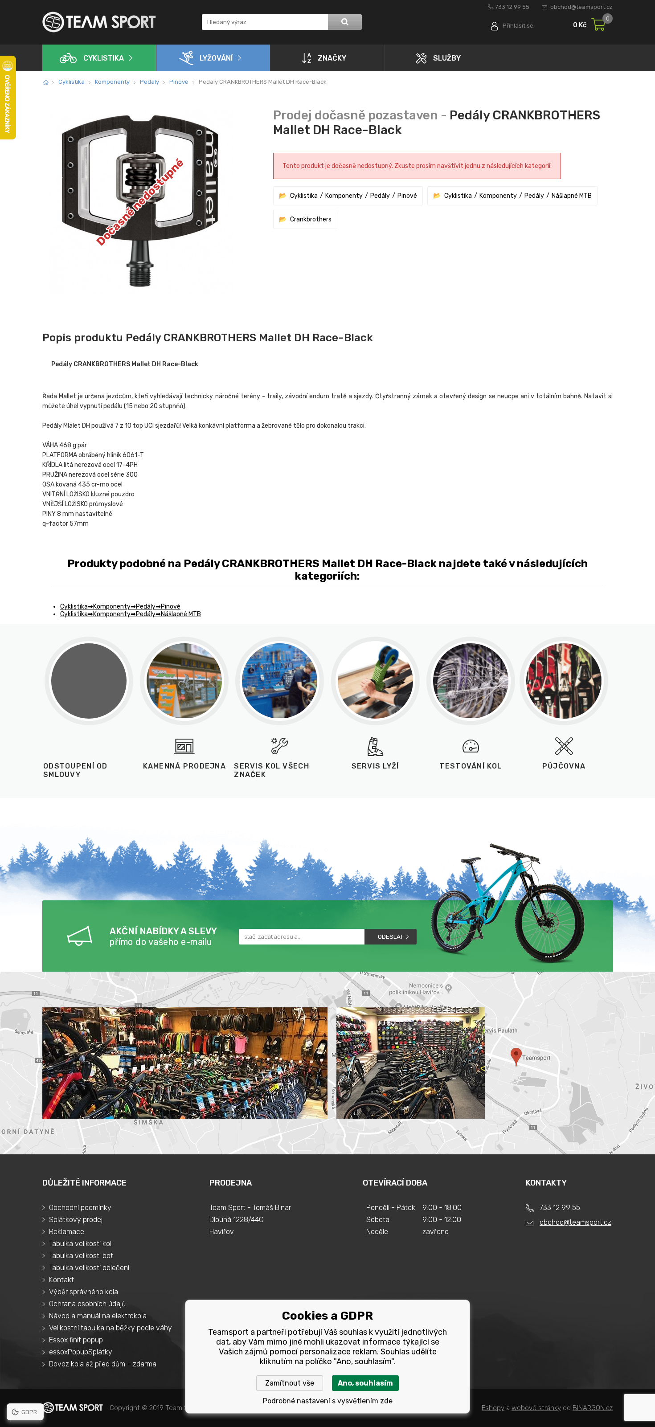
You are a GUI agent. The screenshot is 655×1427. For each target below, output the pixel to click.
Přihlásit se (518, 25)
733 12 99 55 (512, 7)
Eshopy (493, 1408)
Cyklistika (103, 58)
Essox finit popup (76, 1340)
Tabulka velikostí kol (80, 1243)
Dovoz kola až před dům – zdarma (102, 1364)
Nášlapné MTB (572, 196)
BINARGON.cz (593, 1408)
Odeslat (390, 936)
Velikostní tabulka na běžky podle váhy (110, 1328)
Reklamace (66, 1231)
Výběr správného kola (83, 1292)
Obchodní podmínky (80, 1207)
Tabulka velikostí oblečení (89, 1267)
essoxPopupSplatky (80, 1352)
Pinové (178, 81)
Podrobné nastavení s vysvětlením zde (328, 1401)
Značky (332, 58)
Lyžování (216, 58)
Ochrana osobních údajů (87, 1304)
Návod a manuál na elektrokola (98, 1316)
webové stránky (536, 1408)
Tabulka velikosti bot (81, 1255)
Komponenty (112, 81)
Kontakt (61, 1280)
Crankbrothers (311, 219)
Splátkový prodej (75, 1219)
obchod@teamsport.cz (581, 7)
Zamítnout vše (289, 1383)
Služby (447, 58)
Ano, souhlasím (365, 1383)
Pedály (149, 81)
